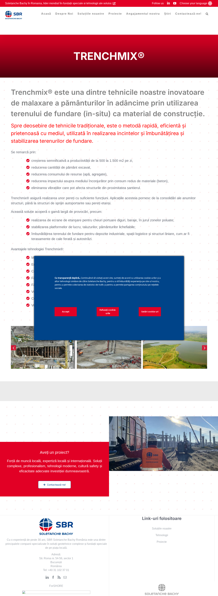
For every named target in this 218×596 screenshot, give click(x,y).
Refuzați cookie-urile (107, 312)
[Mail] (65, 577)
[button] (207, 14)
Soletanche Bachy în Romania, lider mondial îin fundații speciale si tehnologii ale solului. (59, 3)
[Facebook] (53, 577)
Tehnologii (161, 535)
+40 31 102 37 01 (58, 570)
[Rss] (59, 577)
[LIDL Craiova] (175, 347)
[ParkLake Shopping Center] (109, 347)
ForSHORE (56, 585)
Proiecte (162, 541)
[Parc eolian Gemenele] (43, 347)
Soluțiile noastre (162, 528)
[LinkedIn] (47, 577)
